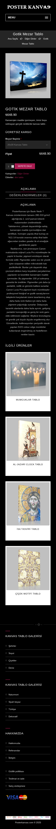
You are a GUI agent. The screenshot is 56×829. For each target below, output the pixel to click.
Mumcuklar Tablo (28, 399)
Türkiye (12, 709)
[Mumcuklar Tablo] (28, 374)
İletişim (12, 758)
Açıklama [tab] (28, 188)
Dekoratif (13, 716)
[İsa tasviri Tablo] (28, 503)
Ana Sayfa (13, 38)
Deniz (11, 668)
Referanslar (14, 750)
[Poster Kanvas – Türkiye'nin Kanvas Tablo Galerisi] (28, 7)
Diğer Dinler (30, 38)
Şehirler (12, 646)
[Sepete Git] (50, 7)
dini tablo (19, 177)
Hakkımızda (14, 743)
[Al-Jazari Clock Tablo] (28, 439)
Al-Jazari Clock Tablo (28, 464)
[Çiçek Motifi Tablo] (28, 568)
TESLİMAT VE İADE (16, 778)
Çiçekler (12, 660)
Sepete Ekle (25, 166)
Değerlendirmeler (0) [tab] (28, 195)
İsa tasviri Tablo (28, 529)
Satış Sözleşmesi (17, 786)
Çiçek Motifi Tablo (28, 593)
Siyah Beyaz (15, 702)
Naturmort (14, 694)
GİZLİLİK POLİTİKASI (16, 771)
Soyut (11, 653)
